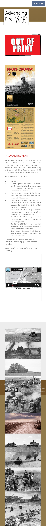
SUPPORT (13, 385)
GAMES (4, 385)
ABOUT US (24, 385)
